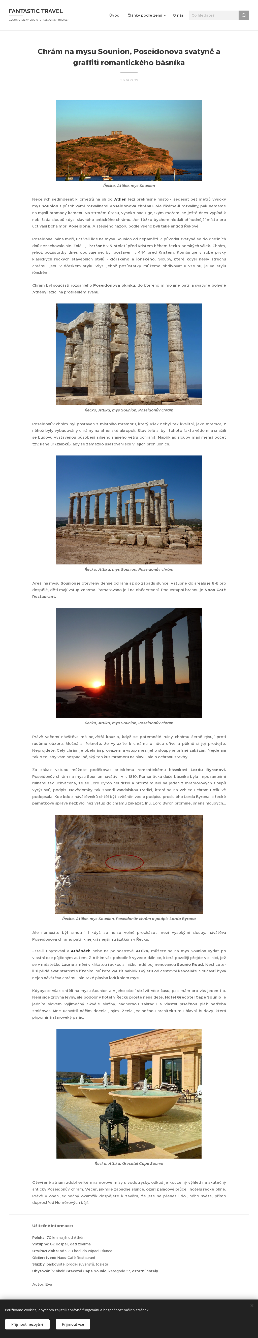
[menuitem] (115, 15)
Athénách (80, 950)
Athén (120, 199)
